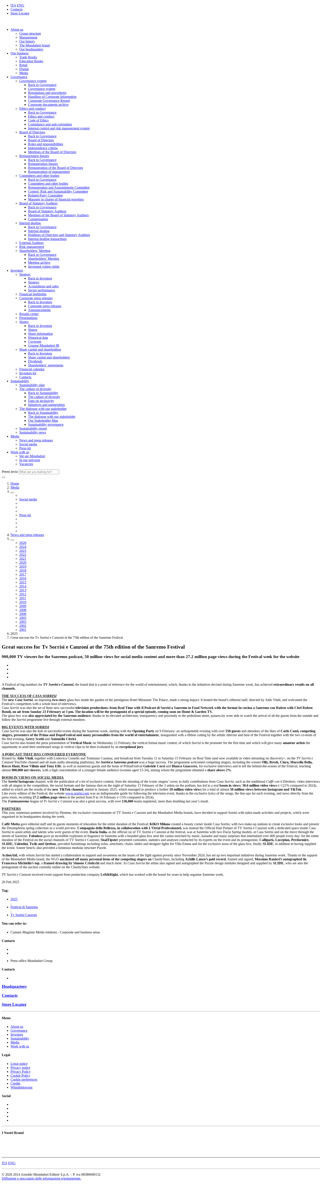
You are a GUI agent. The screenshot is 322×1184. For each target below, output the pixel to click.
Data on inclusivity (41, 401)
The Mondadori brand (34, 45)
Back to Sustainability (43, 393)
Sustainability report (33, 428)
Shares (23, 322)
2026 (22, 543)
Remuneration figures (34, 156)
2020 (22, 562)
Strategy (25, 274)
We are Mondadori (32, 456)
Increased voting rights (43, 266)
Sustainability (20, 381)
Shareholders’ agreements (45, 365)
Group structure (30, 33)
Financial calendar (31, 369)
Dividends (35, 361)
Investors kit (27, 373)
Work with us (20, 452)
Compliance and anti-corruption (50, 124)
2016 (22, 578)
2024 (22, 547)
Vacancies (26, 464)
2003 (22, 622)
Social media (28, 444)
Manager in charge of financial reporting (56, 199)
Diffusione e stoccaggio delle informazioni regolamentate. (41, 1178)
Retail (23, 65)
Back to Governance (42, 85)
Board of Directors (32, 132)
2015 (22, 582)
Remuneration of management (49, 172)
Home (15, 483)
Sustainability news (32, 432)
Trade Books (28, 57)
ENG (20, 5)
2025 (14, 899)
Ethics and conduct (32, 108)
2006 (22, 614)
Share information (40, 333)
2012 (22, 594)
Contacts (17, 9)
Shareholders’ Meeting (34, 251)
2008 (22, 610)
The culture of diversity (35, 389)
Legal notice (19, 1064)
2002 (22, 626)
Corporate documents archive (48, 104)
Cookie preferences (24, 1079)
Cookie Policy (20, 1075)
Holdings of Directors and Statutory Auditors (59, 235)
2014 (22, 586)
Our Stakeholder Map (43, 420)
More (5, 1153)
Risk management (31, 247)
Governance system (32, 81)
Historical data (38, 337)
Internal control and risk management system (59, 128)
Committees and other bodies (39, 176)
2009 (22, 606)
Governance (19, 77)
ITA (13, 5)
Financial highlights (32, 294)
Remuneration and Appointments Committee (59, 187)
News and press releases (36, 440)
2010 (22, 602)
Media (23, 73)
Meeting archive (39, 262)
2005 (22, 618)
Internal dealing (30, 223)
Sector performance (41, 290)
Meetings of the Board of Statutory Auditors (58, 215)
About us (17, 29)
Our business (19, 53)
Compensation (38, 219)
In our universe (29, 460)
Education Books (31, 61)
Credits (15, 1083)
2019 (22, 566)
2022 (22, 554)
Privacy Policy (21, 1071)
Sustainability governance (46, 424)
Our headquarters (31, 49)
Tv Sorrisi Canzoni (24, 915)
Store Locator (20, 13)
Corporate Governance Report (49, 100)
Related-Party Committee (45, 195)
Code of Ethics (38, 120)
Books (6, 1141)
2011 (22, 598)
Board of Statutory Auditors (38, 203)
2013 (22, 590)
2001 (22, 629)
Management (28, 37)
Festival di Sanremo (24, 907)
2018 (22, 570)
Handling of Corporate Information (52, 97)
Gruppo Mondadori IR (43, 345)
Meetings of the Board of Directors (52, 152)
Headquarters (14, 986)
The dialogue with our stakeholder (43, 409)
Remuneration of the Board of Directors (55, 168)
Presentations (28, 318)
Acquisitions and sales (43, 286)
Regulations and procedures (47, 93)
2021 (22, 558)
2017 (22, 574)
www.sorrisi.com (77, 793)
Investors (17, 270)
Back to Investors (40, 278)
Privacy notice (20, 1067)
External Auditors (31, 243)
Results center (29, 314)
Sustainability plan (32, 385)
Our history (27, 41)
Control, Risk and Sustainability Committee (58, 191)
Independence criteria (43, 148)
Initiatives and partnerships (46, 405)
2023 (22, 551)
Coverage (34, 341)
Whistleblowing (21, 1087)
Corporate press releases (36, 298)
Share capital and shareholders (40, 349)
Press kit (25, 448)
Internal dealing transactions (47, 239)
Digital (24, 69)
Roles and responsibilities (45, 144)
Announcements (39, 310)
